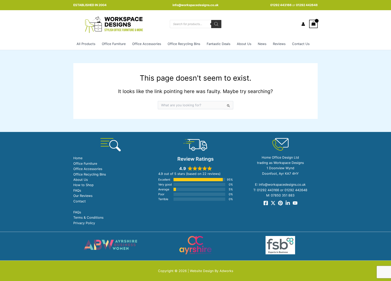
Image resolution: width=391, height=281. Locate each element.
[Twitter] (273, 203)
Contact (79, 201)
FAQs (77, 190)
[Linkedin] (287, 203)
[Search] (216, 24)
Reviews (279, 44)
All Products (86, 44)
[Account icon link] (303, 24)
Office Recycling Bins (184, 44)
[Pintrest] (280, 203)
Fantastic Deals (218, 44)
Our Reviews (82, 196)
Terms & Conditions (88, 217)
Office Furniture (114, 44)
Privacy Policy (84, 223)
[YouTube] (295, 203)
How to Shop (83, 185)
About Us (244, 44)
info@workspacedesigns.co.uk (195, 5)
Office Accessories (146, 44)
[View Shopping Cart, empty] (313, 24)
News (262, 44)
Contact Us (301, 44)
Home (77, 158)
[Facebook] (265, 203)
